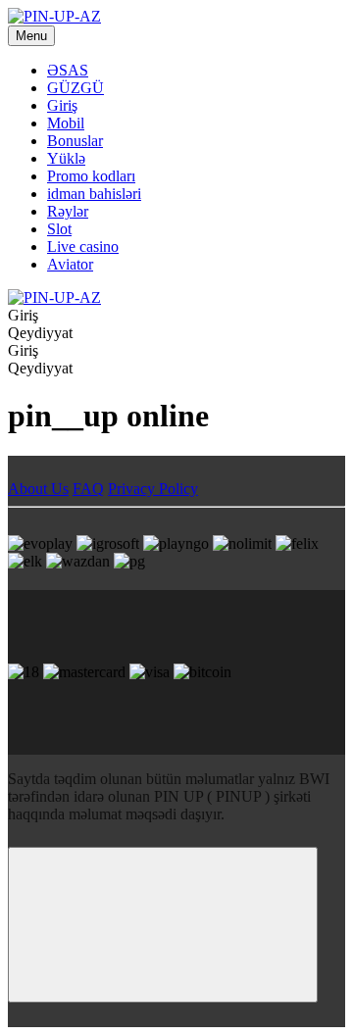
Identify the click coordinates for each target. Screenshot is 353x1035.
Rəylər (67, 211)
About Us (38, 488)
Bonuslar (75, 140)
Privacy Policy (153, 488)
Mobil (65, 123)
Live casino (83, 246)
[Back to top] (163, 925)
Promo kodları (91, 176)
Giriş (62, 105)
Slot (59, 229)
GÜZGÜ (75, 87)
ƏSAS (67, 70)
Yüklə (66, 158)
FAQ (88, 488)
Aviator (70, 264)
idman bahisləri (94, 193)
